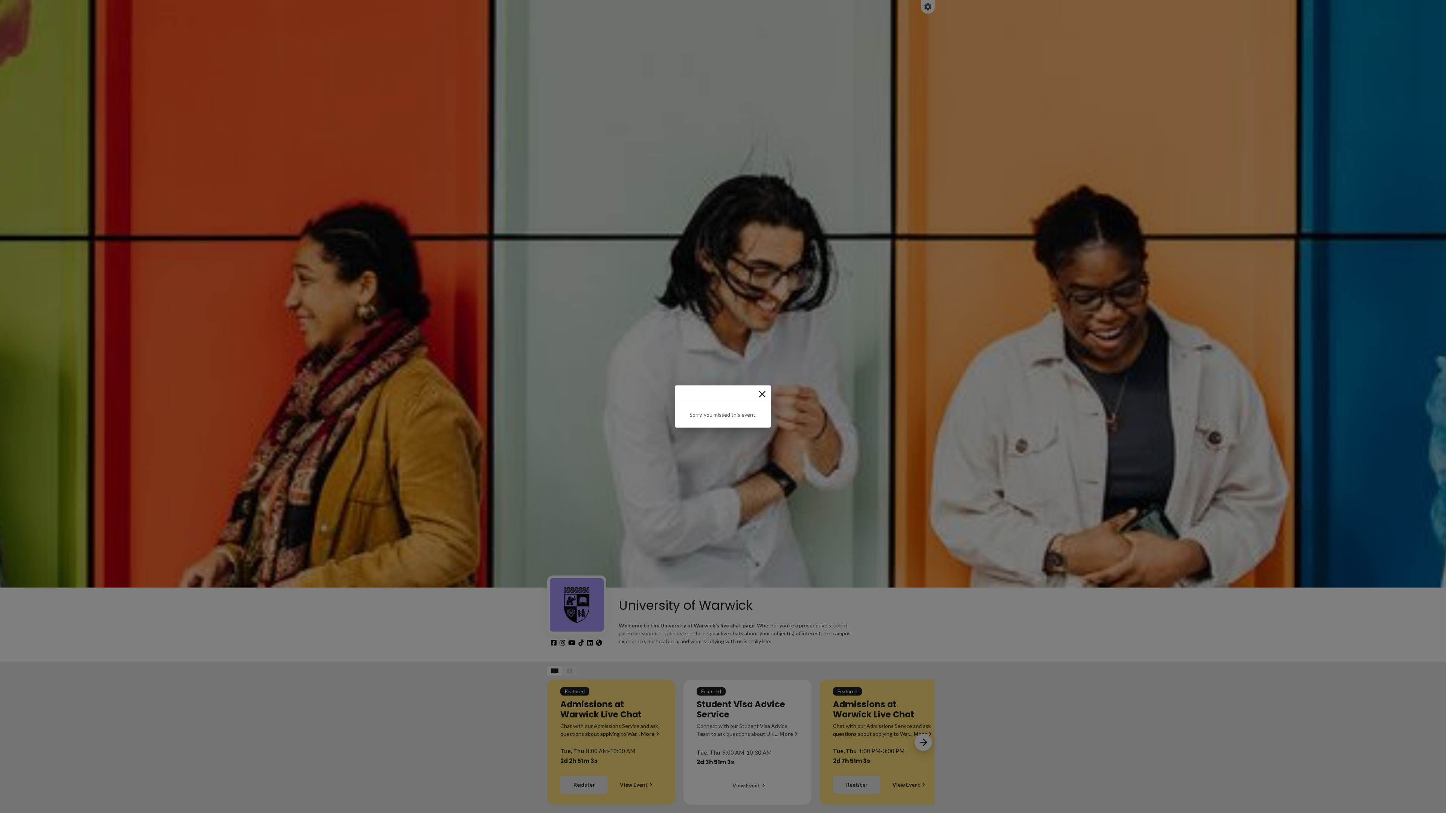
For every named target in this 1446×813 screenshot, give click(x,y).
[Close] (762, 394)
